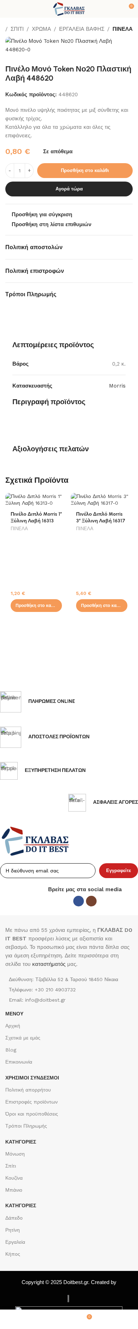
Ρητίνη (12, 1230)
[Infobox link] (37, 701)
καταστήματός (47, 964)
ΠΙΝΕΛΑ (123, 29)
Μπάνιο (13, 1190)
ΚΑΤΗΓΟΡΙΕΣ (20, 1142)
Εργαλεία (15, 1242)
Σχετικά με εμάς (22, 1038)
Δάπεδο (14, 1218)
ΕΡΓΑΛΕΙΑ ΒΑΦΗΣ (81, 29)
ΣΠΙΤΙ (17, 29)
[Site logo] (68, 8)
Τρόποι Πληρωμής (26, 1126)
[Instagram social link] (91, 901)
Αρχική (12, 1026)
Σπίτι (10, 1166)
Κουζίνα (14, 1178)
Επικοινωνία (18, 1062)
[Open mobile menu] (8, 9)
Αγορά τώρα (69, 188)
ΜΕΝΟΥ (14, 1013)
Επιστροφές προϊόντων (31, 1102)
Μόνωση (15, 1154)
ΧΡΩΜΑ (41, 29)
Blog (10, 1050)
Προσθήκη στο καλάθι (85, 170)
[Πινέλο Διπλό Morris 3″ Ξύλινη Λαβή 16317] (102, 499)
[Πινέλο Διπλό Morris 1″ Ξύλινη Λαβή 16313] (36, 499)
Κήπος (12, 1254)
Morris (117, 386)
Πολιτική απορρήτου (28, 1090)
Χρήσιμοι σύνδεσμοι (32, 1078)
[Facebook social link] (78, 901)
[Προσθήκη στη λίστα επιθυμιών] (61, 499)
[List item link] (69, 989)
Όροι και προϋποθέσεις (31, 1114)
